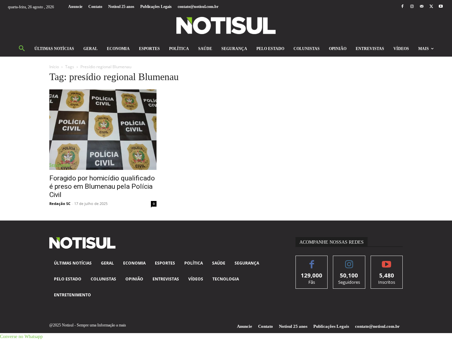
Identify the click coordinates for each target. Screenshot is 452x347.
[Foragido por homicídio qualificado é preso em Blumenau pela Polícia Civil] (103, 129)
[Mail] (421, 7)
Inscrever (386, 260)
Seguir (349, 260)
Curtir (311, 260)
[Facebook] (402, 7)
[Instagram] (412, 7)
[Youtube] (441, 7)
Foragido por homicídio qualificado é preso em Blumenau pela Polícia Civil (102, 186)
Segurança (59, 165)
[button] (22, 49)
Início (54, 67)
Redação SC (59, 203)
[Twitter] (431, 7)
